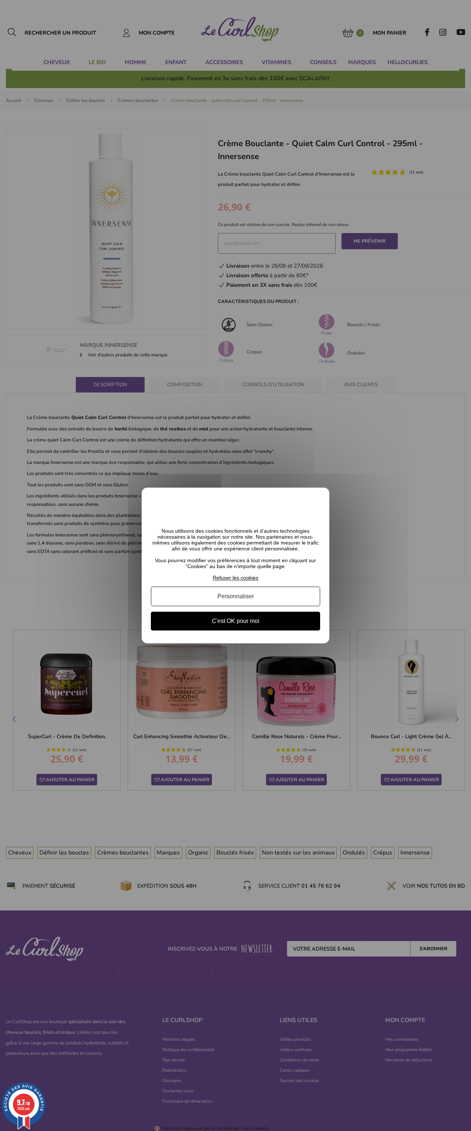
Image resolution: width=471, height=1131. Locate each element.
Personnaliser (235, 596)
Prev (15, 720)
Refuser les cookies (235, 578)
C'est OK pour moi (235, 621)
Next (456, 720)
